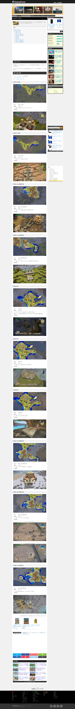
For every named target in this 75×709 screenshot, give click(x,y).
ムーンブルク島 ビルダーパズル (19, 79)
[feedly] (42, 654)
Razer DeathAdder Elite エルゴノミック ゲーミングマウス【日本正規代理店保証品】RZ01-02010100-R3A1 (51, 26)
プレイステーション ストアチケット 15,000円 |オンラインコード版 (57, 141)
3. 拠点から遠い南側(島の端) (19, 34)
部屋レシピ (42, 632)
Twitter (51, 89)
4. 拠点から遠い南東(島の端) (19, 35)
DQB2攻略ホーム (25, 632)
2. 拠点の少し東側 (52, 171)
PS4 (49, 129)
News (55, 2)
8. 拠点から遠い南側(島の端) (53, 178)
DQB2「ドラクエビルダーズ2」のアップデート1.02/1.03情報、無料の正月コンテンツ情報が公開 (24, 664)
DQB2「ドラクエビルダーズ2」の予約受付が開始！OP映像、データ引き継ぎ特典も (41, 668)
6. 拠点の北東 (17, 37)
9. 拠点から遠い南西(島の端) (53, 179)
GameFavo (15, 705)
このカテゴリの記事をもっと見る (29, 681)
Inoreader (56, 92)
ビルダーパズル (17, 29)
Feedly (56, 90)
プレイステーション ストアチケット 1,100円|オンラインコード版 (59, 25)
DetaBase (59, 2)
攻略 (60, 36)
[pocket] (25, 657)
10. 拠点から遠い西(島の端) (19, 42)
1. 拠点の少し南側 (52, 170)
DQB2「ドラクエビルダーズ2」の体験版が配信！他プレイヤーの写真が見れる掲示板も (24, 668)
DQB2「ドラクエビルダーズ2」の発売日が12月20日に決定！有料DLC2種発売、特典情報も (24, 673)
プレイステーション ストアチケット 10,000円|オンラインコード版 (57, 136)
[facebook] (25, 654)
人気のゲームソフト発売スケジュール (56, 45)
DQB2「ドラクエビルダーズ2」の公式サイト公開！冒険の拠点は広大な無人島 (24, 678)
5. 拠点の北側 (17, 36)
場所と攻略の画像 (17, 30)
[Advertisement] (30, 52)
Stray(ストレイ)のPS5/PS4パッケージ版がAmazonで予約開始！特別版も (58, 81)
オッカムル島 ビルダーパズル (19, 77)
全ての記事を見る (55, 84)
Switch (53, 129)
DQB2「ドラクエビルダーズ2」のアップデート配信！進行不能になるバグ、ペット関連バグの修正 (41, 664)
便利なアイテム (16, 633)
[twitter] (17, 654)
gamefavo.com (18, 706)
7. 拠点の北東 (17, 38)
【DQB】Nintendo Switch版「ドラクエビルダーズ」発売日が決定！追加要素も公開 (41, 678)
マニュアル (34, 632)
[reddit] (34, 657)
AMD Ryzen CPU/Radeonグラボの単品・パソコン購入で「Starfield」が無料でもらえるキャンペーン (58, 72)
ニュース (58, 36)
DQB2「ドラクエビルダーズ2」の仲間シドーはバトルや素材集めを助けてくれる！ (41, 673)
